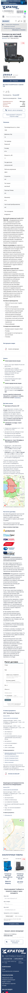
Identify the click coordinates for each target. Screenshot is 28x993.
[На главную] (10, 7)
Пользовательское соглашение (10, 971)
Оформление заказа (7, 978)
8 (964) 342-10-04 (20, 12)
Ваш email (6, 907)
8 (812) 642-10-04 (20, 10)
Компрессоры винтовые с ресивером (12, 28)
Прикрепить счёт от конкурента (11, 913)
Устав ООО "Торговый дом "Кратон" (12, 756)
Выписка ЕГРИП (6, 787)
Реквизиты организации (8, 979)
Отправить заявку (14, 924)
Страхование (9, 695)
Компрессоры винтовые (9, 26)
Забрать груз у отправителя (12, 674)
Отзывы (4, 985)
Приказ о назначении (9, 762)
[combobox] (15, 16)
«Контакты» (18, 397)
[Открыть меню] (3, 16)
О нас (3, 969)
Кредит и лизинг (6, 981)
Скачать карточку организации (10, 718)
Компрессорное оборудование (12, 24)
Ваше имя (6, 896)
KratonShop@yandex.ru (9, 10)
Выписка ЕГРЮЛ (6, 715)
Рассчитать (7, 699)
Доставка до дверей (10, 680)
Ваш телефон (7, 901)
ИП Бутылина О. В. (8, 815)
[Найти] (24, 16)
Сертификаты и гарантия (8, 983)
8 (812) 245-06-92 (20, 11)
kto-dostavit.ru (17, 705)
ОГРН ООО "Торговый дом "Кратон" (12, 760)
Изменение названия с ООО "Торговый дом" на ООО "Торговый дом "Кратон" (14, 753)
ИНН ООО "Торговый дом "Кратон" (11, 758)
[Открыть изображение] (14, 53)
